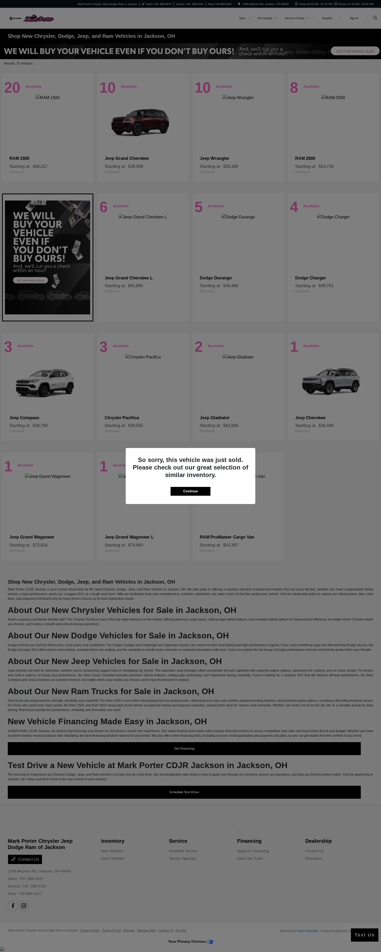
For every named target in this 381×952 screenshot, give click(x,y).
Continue (190, 491)
